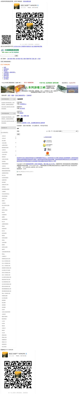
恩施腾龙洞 (4, 339)
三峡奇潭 (28, 95)
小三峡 (3, 321)
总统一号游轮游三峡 (6, 274)
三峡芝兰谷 (4, 198)
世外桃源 (4, 182)
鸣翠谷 (3, 226)
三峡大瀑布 (4, 142)
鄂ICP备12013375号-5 (49, 164)
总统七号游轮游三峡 (6, 272)
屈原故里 (4, 156)
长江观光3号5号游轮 (6, 270)
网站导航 (39, 46)
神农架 (3, 330)
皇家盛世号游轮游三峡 (6, 267)
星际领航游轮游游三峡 (6, 291)
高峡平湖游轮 (4, 316)
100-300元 (22, 108)
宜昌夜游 (4, 161)
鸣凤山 (3, 254)
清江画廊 (4, 140)
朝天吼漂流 (4, 233)
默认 (22, 115)
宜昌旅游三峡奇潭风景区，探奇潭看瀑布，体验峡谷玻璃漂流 (7, 103)
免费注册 (28, 1)
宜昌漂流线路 (4, 196)
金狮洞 (3, 216)
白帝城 (3, 323)
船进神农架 (4, 318)
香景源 (3, 235)
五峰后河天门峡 (5, 184)
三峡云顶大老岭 (5, 159)
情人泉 (3, 221)
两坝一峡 (15, 58)
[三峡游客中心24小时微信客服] (18, 393)
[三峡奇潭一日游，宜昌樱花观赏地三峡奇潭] (20, 121)
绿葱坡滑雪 (4, 344)
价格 (27, 115)
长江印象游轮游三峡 (6, 281)
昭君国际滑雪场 (5, 147)
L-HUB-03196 (16, 46)
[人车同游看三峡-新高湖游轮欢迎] (39, 93)
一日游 (38, 58)
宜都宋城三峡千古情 (6, 258)
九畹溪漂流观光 (5, 223)
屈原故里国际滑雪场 (6, 170)
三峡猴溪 (4, 191)
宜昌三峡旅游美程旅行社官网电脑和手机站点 (34, 157)
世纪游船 (4, 302)
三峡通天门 (4, 256)
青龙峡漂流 (4, 228)
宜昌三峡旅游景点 (20, 95)
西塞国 (3, 244)
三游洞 (3, 207)
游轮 (11, 58)
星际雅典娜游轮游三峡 (6, 288)
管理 (55, 161)
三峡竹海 (4, 166)
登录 (24, 1)
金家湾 (3, 249)
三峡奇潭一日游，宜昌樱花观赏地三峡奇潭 (33, 122)
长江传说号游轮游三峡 (6, 284)
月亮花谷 (4, 186)
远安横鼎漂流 (4, 219)
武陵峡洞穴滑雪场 (5, 168)
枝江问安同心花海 (5, 205)
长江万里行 (4, 346)
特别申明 (19, 157)
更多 (14, 99)
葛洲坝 (3, 200)
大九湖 (3, 332)
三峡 (8, 58)
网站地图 (40, 161)
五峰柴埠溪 (4, 179)
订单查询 (23, 46)
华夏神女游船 (4, 295)
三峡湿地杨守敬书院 (6, 251)
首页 (9, 95)
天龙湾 (3, 309)
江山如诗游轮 (4, 152)
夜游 (19, 58)
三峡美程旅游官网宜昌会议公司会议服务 (65, 159)
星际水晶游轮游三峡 (6, 286)
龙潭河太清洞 (4, 247)
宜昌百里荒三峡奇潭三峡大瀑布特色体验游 (7, 107)
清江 (22, 58)
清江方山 (4, 175)
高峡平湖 (28, 58)
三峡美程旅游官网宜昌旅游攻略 (45, 159)
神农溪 (3, 325)
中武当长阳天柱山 (5, 193)
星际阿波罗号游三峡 (6, 279)
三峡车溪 (4, 149)
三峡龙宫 (4, 203)
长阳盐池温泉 (4, 237)
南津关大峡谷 (4, 210)
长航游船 (4, 304)
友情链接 (45, 161)
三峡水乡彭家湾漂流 (6, 311)
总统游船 (4, 307)
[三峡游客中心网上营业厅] (39, 84)
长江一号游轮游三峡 (6, 265)
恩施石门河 (4, 341)
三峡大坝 (4, 135)
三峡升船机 (4, 242)
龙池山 (3, 240)
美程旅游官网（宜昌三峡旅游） (34, 164)
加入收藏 (34, 46)
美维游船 (4, 300)
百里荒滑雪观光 (5, 177)
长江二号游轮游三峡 (6, 263)
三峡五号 (4, 328)
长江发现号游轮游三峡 (6, 277)
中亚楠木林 (4, 214)
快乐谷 (3, 212)
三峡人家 (33, 58)
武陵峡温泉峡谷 (5, 163)
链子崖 (3, 230)
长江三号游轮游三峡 (6, 260)
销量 (25, 115)
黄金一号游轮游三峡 (6, 293)
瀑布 (24, 58)
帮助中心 (50, 161)
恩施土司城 (4, 337)
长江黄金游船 (4, 297)
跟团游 (21, 113)
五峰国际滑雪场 (5, 173)
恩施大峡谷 (4, 335)
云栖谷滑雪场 (4, 145)
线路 (12, 95)
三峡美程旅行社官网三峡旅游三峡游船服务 (59, 157)
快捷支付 (28, 46)
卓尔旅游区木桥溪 (5, 189)
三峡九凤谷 (4, 154)
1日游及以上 (23, 104)
